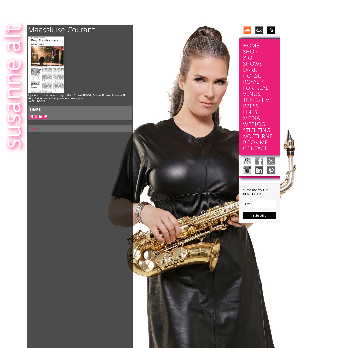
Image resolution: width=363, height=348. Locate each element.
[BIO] (247, 57)
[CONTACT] (255, 148)
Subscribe (259, 215)
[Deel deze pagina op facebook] (31, 117)
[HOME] (251, 45)
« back (34, 128)
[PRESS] (250, 106)
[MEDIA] (251, 118)
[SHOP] (250, 51)
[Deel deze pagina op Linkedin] (41, 117)
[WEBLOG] (254, 124)
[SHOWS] (252, 64)
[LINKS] (250, 112)
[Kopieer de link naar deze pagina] (45, 117)
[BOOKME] (255, 142)
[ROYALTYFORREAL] (255, 85)
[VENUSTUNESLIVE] (257, 97)
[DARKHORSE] (252, 73)
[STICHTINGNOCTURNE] (258, 133)
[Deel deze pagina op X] (36, 117)
